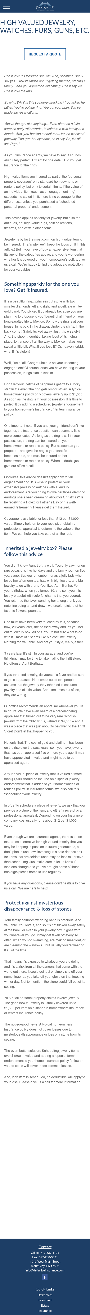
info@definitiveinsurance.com (45, 1270)
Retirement (45, 1295)
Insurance (45, 1311)
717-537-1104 (49, 1253)
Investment (45, 1300)
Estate (45, 1305)
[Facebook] (45, 1277)
